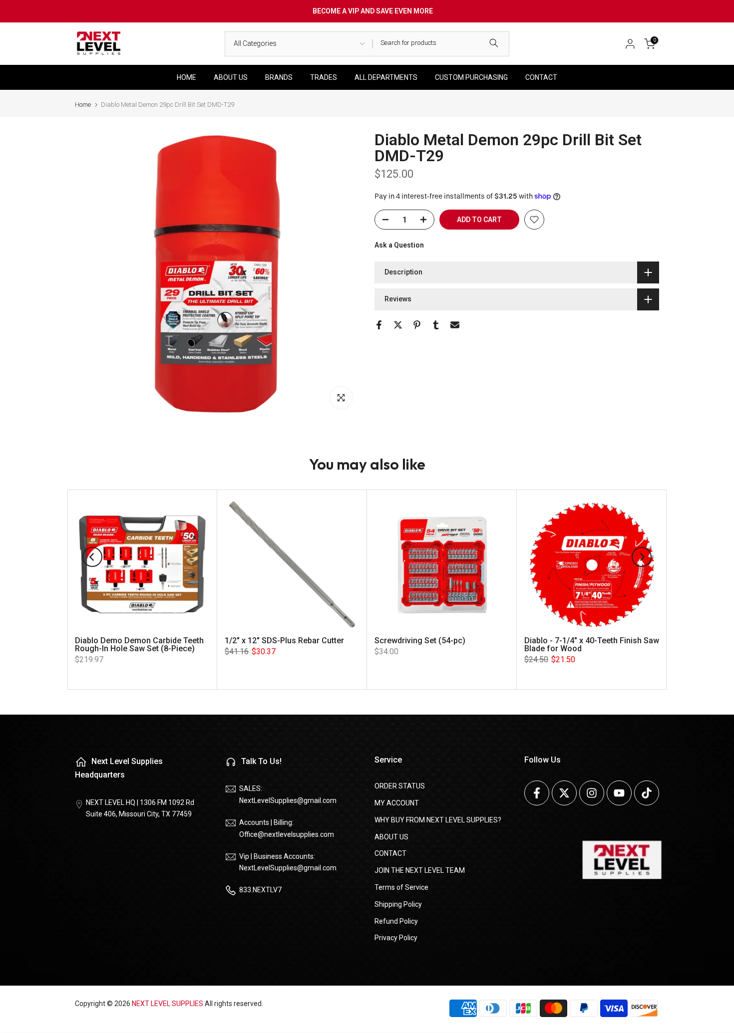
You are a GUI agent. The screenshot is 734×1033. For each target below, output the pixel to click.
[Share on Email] (454, 324)
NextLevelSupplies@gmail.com (288, 800)
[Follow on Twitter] (564, 792)
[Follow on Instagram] (591, 792)
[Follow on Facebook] (536, 792)
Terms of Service (401, 887)
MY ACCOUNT (396, 803)
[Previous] (92, 557)
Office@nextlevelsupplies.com (286, 834)
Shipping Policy (398, 904)
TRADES (323, 77)
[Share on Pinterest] (416, 324)
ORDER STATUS (399, 786)
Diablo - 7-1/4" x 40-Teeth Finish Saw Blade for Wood (591, 644)
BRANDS (279, 77)
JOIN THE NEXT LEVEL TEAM (419, 870)
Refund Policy (396, 921)
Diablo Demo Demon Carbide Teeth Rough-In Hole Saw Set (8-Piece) (139, 644)
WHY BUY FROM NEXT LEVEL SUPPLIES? (437, 820)
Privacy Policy (395, 938)
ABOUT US (231, 77)
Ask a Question (399, 245)
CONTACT (541, 77)
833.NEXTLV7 (260, 890)
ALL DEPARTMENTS (386, 77)
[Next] (642, 557)
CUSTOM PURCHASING (471, 77)
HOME (186, 77)
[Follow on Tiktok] (646, 792)
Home (83, 104)
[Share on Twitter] (397, 324)
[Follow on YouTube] (619, 792)
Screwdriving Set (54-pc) (419, 640)
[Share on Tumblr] (435, 324)
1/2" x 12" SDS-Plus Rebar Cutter (284, 640)
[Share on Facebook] (378, 324)
